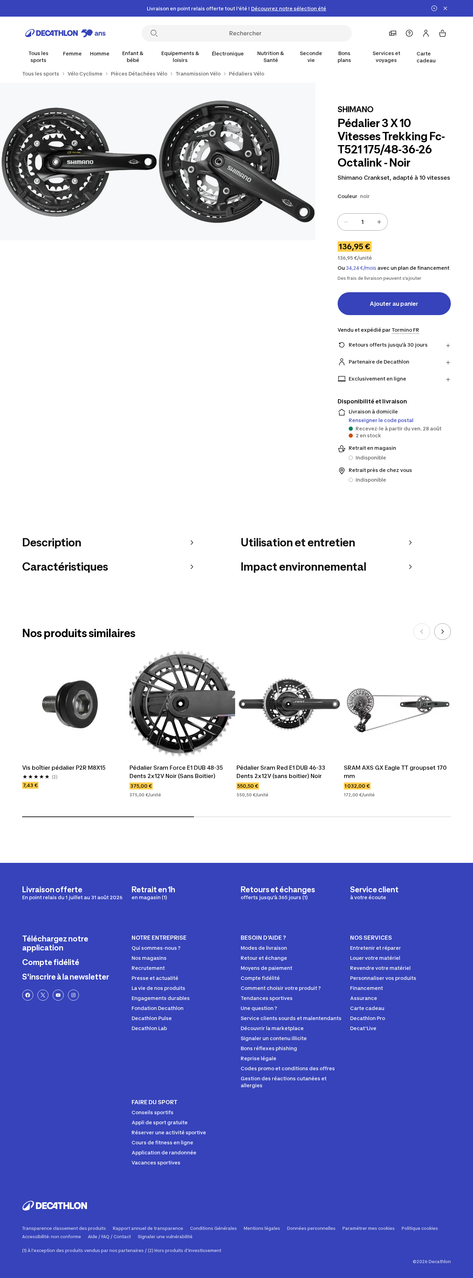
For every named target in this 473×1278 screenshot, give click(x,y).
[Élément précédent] (421, 631)
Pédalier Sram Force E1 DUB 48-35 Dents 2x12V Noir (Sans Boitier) (177, 771)
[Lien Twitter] (42, 995)
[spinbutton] (362, 222)
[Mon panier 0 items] (442, 33)
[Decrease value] (346, 222)
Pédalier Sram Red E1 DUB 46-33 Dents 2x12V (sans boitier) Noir (282, 771)
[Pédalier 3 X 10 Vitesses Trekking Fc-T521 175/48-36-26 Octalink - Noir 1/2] (236, 161)
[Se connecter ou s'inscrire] (426, 33)
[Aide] (409, 33)
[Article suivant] (442, 631)
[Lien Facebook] (27, 995)
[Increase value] (379, 222)
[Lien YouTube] (58, 995)
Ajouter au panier (394, 303)
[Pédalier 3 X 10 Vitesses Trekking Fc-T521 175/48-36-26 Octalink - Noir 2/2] (79, 161)
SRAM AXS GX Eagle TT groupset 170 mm (396, 771)
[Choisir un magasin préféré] (392, 33)
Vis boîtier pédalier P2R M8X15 (64, 767)
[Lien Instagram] (73, 995)
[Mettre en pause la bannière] (434, 8)
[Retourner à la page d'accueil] (65, 33)
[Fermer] (445, 8)
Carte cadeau (426, 57)
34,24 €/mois (361, 268)
